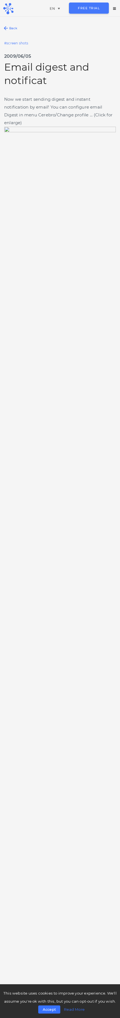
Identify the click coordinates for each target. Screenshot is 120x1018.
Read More (74, 1009)
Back (13, 28)
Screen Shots (17, 43)
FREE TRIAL (89, 8)
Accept (49, 1009)
